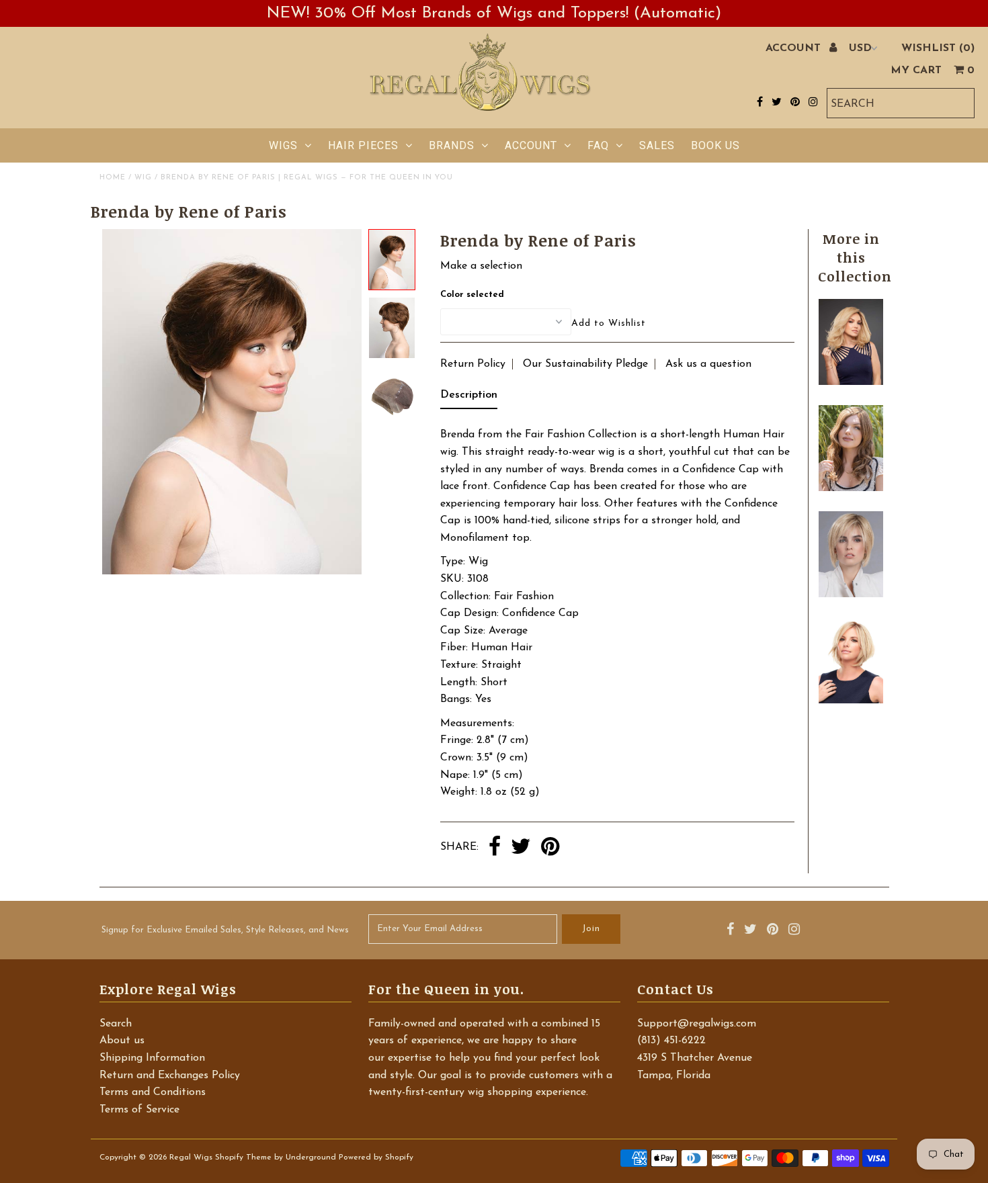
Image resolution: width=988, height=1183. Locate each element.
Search (115, 1023)
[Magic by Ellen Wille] (851, 594)
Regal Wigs (190, 1157)
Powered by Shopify (376, 1157)
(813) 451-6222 (671, 1040)
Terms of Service (139, 1109)
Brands (452, 145)
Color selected (472, 294)
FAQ (598, 145)
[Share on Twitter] (521, 848)
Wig (143, 177)
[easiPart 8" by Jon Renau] (851, 700)
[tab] (468, 398)
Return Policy (472, 364)
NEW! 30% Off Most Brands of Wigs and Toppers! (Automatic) (494, 13)
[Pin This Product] (550, 848)
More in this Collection (855, 257)
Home (112, 177)
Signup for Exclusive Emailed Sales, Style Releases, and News (225, 930)
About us (122, 1040)
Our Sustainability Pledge (585, 364)
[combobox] (901, 103)
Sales (657, 145)
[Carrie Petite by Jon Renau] (851, 382)
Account (531, 145)
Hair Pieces (363, 145)
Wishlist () (938, 48)
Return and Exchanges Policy (169, 1075)
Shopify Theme (243, 1157)
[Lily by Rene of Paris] (851, 488)
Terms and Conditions (152, 1092)
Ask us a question (708, 364)
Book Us (715, 145)
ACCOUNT (795, 48)
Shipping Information (152, 1058)
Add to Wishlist (608, 323)
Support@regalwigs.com (696, 1023)
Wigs (283, 145)
